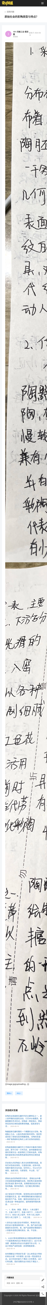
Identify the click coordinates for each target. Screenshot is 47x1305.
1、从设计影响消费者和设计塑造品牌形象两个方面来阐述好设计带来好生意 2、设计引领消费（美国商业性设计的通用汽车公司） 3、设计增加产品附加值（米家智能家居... (23, 1242)
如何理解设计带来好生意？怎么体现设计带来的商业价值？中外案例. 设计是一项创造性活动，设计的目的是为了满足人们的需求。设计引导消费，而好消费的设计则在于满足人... (23, 1257)
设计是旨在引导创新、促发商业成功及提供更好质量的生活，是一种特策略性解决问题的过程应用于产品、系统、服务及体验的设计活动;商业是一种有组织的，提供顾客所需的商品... (23, 1199)
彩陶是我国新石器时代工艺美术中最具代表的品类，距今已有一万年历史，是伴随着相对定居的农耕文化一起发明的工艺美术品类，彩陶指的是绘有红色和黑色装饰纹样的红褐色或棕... (23, 1152)
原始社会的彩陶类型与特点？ (22, 16)
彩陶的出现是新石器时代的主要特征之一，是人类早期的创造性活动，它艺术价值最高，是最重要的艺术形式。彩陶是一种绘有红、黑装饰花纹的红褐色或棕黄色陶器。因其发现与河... (23, 1121)
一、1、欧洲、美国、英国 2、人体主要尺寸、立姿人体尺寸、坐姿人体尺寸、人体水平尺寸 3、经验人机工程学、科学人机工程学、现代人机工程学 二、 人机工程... (23, 1213)
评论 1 (19, 1093)
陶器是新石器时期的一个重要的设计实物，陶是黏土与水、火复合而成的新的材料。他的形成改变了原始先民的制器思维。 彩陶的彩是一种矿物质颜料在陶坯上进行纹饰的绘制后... (23, 1135)
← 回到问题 (9, 11)
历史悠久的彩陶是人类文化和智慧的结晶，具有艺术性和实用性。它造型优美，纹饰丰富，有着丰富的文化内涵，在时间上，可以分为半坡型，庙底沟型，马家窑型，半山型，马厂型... (23, 1167)
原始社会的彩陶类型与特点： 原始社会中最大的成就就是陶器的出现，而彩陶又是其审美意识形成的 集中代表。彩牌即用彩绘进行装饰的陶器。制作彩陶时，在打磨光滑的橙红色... (23, 1183)
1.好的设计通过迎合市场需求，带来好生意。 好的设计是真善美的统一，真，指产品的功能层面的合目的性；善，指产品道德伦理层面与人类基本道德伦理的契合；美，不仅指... (23, 1226)
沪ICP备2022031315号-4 (23, 1301)
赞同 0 (9, 1093)
